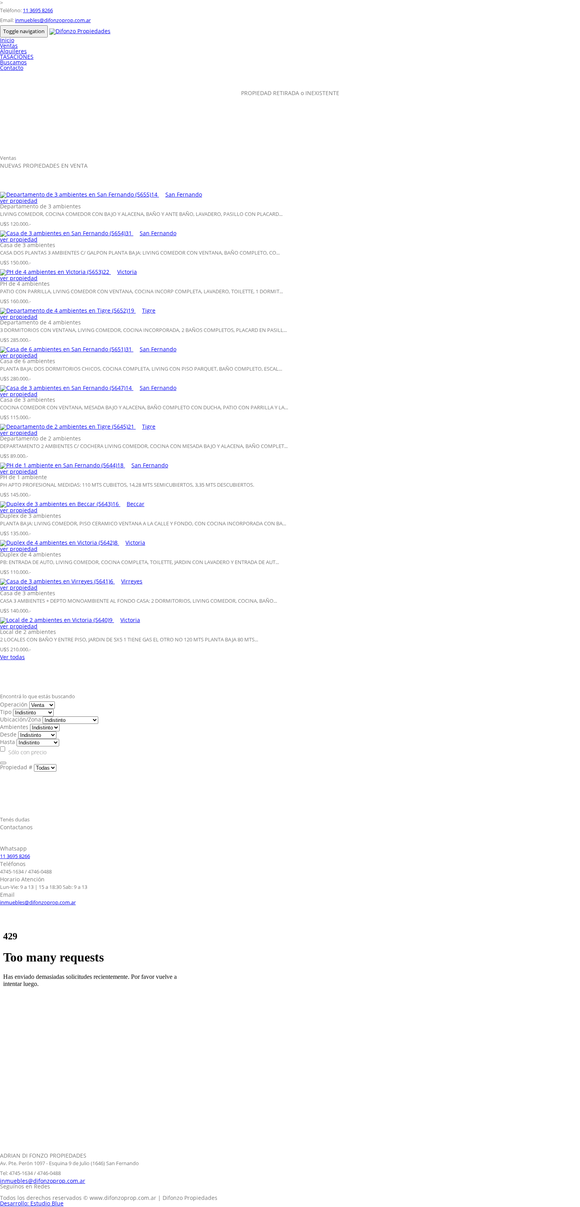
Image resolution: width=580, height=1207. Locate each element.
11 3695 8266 (38, 10)
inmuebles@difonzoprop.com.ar (53, 20)
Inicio (7, 40)
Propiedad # (16, 767)
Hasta (7, 742)
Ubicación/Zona (20, 719)
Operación (14, 704)
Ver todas (12, 657)
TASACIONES (17, 56)
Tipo (5, 712)
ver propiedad (18, 200)
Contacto (11, 67)
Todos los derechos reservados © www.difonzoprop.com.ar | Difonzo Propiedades (108, 1197)
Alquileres (13, 51)
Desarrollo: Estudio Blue (32, 1203)
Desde (8, 734)
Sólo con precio (27, 752)
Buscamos (13, 62)
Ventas (9, 45)
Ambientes (14, 727)
